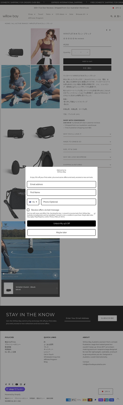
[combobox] (33, 202)
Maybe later (61, 232)
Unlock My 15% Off (61, 223)
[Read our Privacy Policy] (94, 213)
